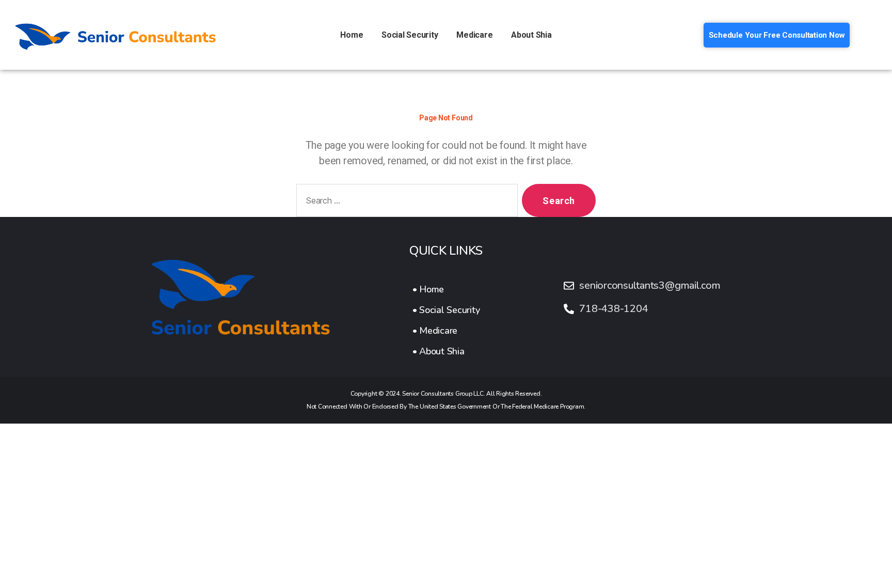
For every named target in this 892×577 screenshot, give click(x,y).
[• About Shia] (446, 351)
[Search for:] (405, 202)
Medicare (474, 35)
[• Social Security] (446, 310)
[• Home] (446, 289)
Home (351, 35)
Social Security (409, 35)
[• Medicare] (446, 330)
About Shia (531, 35)
